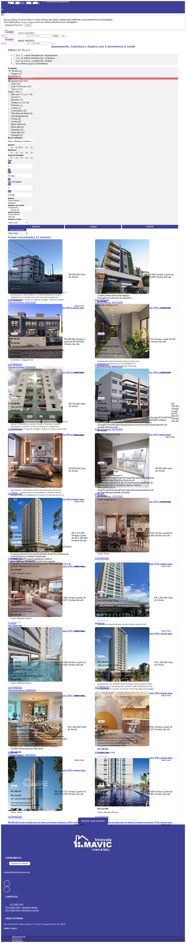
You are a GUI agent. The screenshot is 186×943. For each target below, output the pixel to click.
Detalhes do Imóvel (16, 205)
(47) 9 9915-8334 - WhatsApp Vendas (21, 907)
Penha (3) (16, 119)
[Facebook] (93, 883)
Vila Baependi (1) (19, 116)
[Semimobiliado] (14, 201)
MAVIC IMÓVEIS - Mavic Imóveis (24, 3)
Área (10, 160)
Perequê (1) (17, 135)
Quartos (11, 145)
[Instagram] (93, 889)
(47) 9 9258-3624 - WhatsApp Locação (22, 910)
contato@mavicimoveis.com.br (17, 872)
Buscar (36, 226)
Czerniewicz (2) (18, 111)
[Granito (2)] (20, 210)
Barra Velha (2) (18, 124)
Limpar (93, 226)
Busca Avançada (17, 230)
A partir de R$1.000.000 (57, 1)
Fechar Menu (42, 4)
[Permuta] (15, 217)
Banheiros (12, 150)
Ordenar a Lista (14, 219)
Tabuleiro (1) (17, 130)
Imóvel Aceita (13, 212)
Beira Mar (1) (17, 127)
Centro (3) (16, 121)
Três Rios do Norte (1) (21, 113)
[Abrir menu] (2, 9)
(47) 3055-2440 (16, 904)
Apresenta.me (18, 937)
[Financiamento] (15, 215)
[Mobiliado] (14, 203)
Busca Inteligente (15, 138)
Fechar (150, 226)
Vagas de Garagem (16, 155)
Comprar (14, 269)
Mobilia (11, 198)
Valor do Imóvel (14, 182)
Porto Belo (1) (18, 132)
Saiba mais (79, 305)
